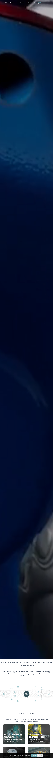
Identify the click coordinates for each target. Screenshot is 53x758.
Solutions (12, 2)
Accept (34, 755)
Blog (35, 2)
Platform (22, 2)
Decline (40, 755)
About (29, 2)
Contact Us (41, 2)
